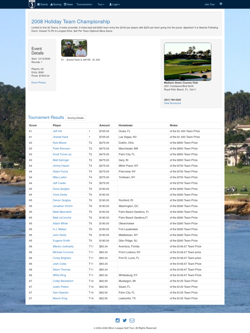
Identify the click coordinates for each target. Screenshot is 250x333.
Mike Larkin (60, 177)
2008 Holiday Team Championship (70, 21)
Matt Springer (61, 160)
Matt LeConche (62, 217)
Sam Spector (61, 292)
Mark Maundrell (62, 212)
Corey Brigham (62, 258)
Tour (100, 4)
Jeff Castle (59, 183)
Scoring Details (76, 118)
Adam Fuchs (60, 171)
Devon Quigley (62, 200)
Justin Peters (61, 287)
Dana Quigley (61, 189)
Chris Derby (60, 194)
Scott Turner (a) (62, 154)
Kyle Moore (59, 143)
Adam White (60, 223)
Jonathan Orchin (63, 206)
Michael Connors (63, 252)
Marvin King (60, 298)
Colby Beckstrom (63, 281)
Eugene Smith (61, 240)
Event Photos (38, 82)
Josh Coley (59, 264)
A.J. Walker (59, 229)
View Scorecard (172, 103)
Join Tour (210, 4)
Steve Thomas (61, 269)
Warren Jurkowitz (63, 246)
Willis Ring (59, 275)
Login (115, 4)
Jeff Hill (57, 131)
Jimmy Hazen (61, 166)
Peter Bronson (61, 148)
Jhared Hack (60, 137)
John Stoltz (59, 235)
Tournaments (84, 4)
